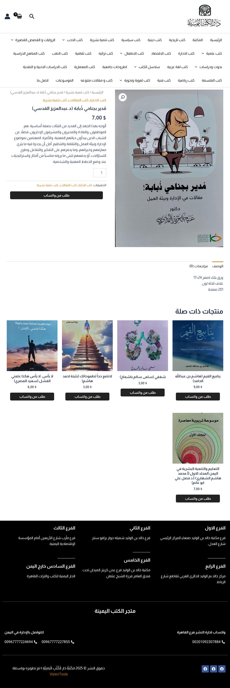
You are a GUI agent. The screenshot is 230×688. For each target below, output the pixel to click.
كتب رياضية (186, 80)
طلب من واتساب (56, 195)
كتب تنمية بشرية (102, 40)
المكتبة (197, 40)
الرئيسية (216, 40)
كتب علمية (214, 53)
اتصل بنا (43, 80)
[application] (64, 40)
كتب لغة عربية (177, 67)
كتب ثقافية (83, 53)
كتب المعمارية (84, 67)
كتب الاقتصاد (161, 53)
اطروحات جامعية (114, 67)
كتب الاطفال (134, 53)
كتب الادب (75, 40)
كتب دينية (155, 40)
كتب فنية (164, 80)
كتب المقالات (78, 100)
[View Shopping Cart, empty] (19, 16)
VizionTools (59, 674)
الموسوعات (64, 80)
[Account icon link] (7, 16)
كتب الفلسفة (212, 80)
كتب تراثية (106, 53)
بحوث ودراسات (210, 67)
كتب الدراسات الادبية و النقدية (45, 67)
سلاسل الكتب (149, 67)
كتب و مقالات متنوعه (97, 80)
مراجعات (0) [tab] (198, 266)
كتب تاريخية (177, 40)
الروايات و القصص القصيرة (35, 40)
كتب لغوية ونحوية (137, 80)
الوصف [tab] (217, 266)
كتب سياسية (130, 40)
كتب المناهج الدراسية (29, 53)
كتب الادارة (186, 53)
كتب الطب (60, 53)
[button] (31, 16)
